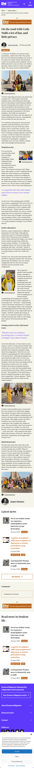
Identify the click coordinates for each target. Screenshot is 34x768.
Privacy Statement (20, 765)
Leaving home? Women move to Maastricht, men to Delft (20, 563)
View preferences (17, 761)
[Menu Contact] (31, 720)
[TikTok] (12, 731)
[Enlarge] (30, 153)
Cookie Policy (11, 765)
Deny (17, 756)
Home (3, 10)
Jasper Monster (13, 45)
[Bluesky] (22, 731)
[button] (31, 734)
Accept (17, 751)
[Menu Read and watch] (31, 712)
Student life (5, 50)
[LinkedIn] (7, 731)
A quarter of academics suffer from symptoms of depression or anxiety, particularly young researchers (20, 543)
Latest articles (12, 10)
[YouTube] (17, 731)
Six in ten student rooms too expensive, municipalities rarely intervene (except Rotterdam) (20, 523)
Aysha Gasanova (9, 93)
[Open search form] (24, 4)
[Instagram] (3, 731)
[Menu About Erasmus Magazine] (31, 705)
